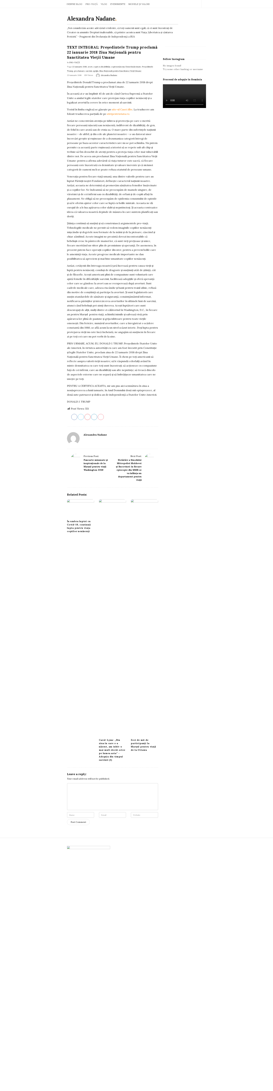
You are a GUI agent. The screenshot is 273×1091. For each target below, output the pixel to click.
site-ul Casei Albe (122, 109)
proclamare (79, 71)
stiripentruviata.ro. (118, 113)
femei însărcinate (133, 66)
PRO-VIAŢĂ (91, 4)
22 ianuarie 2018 (79, 66)
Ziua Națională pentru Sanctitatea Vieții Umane (120, 71)
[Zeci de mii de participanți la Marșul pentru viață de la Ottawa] (144, 618)
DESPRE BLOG (74, 4)
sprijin (95, 71)
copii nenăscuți (118, 66)
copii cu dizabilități (101, 66)
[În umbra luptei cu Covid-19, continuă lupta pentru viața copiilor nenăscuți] (80, 508)
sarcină (89, 71)
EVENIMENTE (117, 4)
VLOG (104, 4)
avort (90, 66)
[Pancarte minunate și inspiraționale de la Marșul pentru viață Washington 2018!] (75, 458)
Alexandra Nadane (91, 18)
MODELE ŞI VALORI (139, 4)
